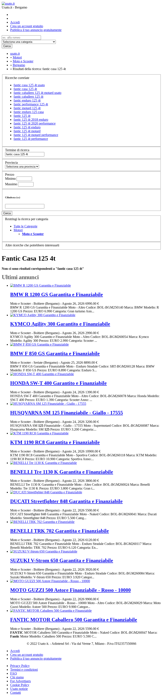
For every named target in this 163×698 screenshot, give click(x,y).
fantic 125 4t (22, 116)
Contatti (15, 692)
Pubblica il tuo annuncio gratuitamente (36, 30)
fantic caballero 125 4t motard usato (37, 93)
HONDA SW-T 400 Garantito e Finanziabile (58, 383)
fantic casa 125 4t (25, 89)
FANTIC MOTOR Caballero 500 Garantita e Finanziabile (73, 619)
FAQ (13, 673)
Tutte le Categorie (25, 226)
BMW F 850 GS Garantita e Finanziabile (55, 353)
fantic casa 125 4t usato (29, 85)
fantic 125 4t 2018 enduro (31, 119)
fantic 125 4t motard (27, 131)
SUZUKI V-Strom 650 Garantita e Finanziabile (61, 560)
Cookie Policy (19, 685)
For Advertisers (20, 681)
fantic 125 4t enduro (27, 127)
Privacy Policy (20, 666)
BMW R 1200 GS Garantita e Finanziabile (56, 294)
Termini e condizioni (24, 669)
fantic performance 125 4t (31, 104)
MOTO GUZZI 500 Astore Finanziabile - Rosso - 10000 (70, 590)
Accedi (15, 22)
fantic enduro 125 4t (27, 100)
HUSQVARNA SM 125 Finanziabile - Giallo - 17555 (66, 412)
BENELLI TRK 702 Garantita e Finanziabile (59, 531)
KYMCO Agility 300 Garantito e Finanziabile (60, 324)
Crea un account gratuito (26, 26)
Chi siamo (17, 677)
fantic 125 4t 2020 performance (35, 123)
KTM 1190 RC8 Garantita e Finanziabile (55, 442)
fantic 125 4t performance (31, 139)
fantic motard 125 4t (27, 108)
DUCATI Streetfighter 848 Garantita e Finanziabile (66, 501)
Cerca (7, 46)
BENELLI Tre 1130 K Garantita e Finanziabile (61, 472)
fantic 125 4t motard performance (36, 135)
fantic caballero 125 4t (28, 96)
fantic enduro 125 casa (29, 112)
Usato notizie (19, 689)
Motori (18, 230)
